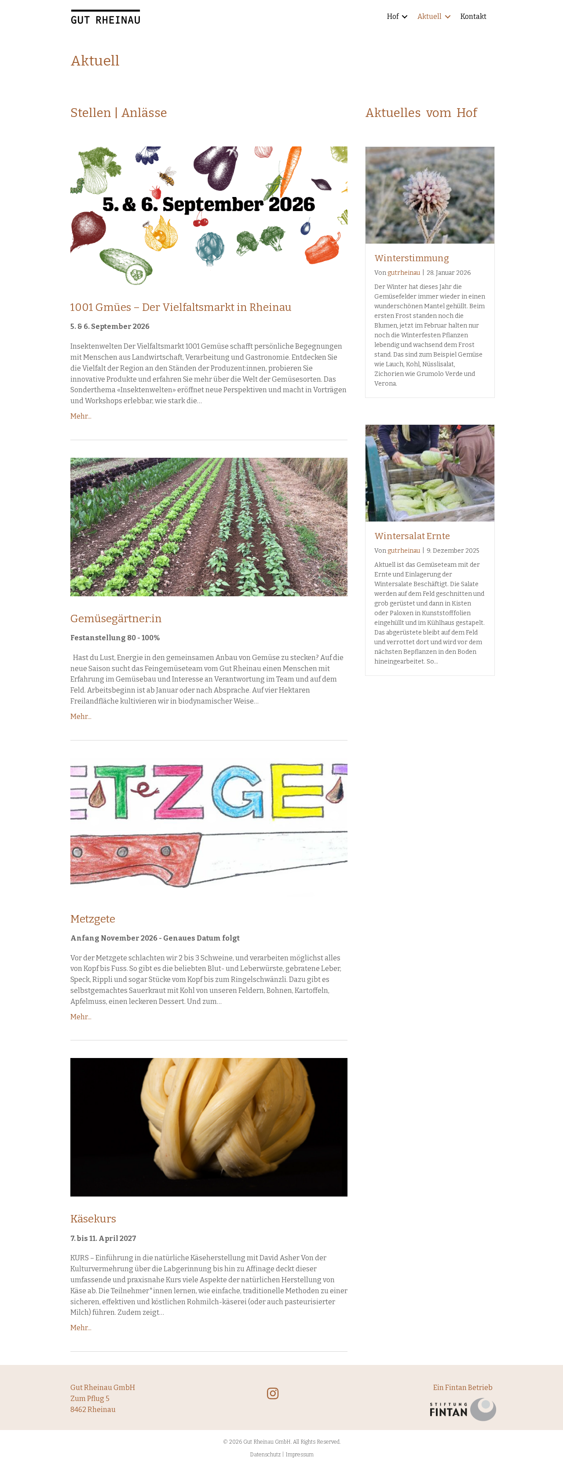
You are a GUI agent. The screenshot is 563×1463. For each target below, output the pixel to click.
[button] (404, 17)
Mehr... (80, 416)
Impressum (299, 1455)
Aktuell (429, 16)
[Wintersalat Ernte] (430, 472)
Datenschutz (265, 1455)
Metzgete (92, 919)
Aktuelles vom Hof (421, 113)
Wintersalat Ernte (412, 536)
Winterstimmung (411, 258)
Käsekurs (93, 1219)
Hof (392, 16)
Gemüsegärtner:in (116, 619)
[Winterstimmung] (430, 194)
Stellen (90, 113)
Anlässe (144, 113)
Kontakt (473, 16)
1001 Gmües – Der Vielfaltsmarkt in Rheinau (181, 307)
